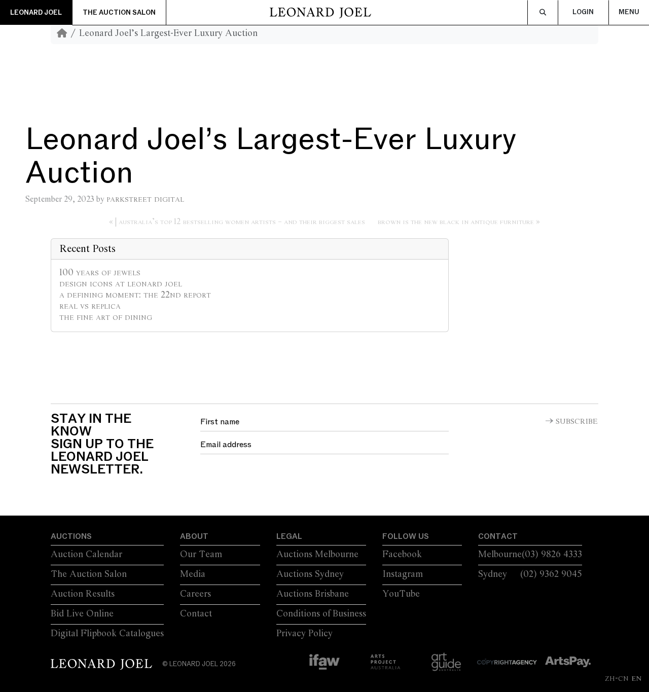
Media (192, 574)
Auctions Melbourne (317, 554)
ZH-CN (617, 678)
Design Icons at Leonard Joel (120, 283)
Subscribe (577, 421)
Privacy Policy (304, 633)
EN (636, 678)
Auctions (71, 536)
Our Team (201, 554)
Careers (195, 594)
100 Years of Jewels (99, 272)
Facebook (402, 554)
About (194, 536)
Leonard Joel (36, 12)
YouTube (401, 594)
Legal (289, 536)
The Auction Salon (119, 12)
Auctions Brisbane (312, 594)
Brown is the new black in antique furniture (456, 222)
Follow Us (405, 536)
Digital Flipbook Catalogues (107, 633)
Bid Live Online (82, 614)
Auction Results (83, 594)
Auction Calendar (86, 554)
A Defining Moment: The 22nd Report (135, 295)
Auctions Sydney (310, 574)
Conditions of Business (321, 614)
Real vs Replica (90, 306)
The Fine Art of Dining (105, 317)
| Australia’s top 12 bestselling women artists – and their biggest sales (240, 222)
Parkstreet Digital (145, 199)
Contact (196, 614)
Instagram (402, 574)
